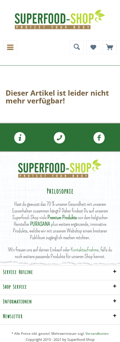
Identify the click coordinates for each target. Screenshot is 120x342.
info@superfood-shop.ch (20, 138)
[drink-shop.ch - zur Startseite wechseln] (60, 19)
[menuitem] (10, 47)
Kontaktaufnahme (85, 249)
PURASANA (40, 224)
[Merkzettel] (93, 47)
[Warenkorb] (110, 47)
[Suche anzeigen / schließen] (77, 47)
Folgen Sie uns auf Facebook (99, 138)
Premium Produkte (62, 217)
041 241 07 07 (59, 138)
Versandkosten (97, 333)
